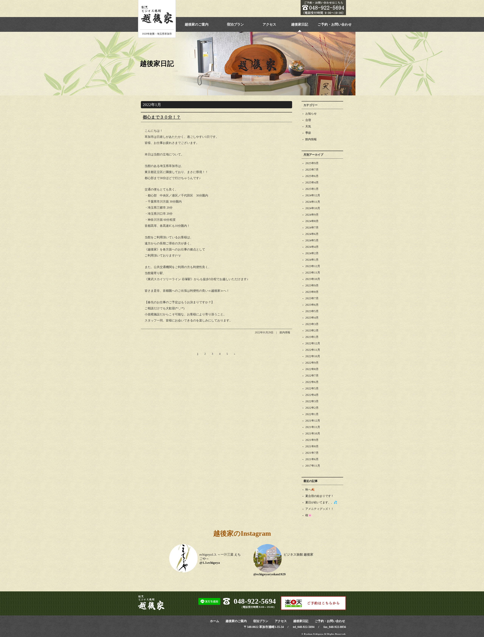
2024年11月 (312, 201)
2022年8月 (312, 369)
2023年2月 (312, 330)
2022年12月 (312, 343)
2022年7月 (312, 375)
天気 (308, 126)
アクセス (269, 24)
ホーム (214, 621)
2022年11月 (312, 349)
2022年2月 (312, 407)
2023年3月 (312, 324)
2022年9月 (312, 362)
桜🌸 (308, 515)
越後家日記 (299, 24)
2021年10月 (312, 433)
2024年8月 (312, 221)
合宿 (308, 120)
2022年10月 (312, 356)
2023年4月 (312, 317)
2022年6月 (312, 382)
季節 (308, 132)
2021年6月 (312, 459)
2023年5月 (312, 311)
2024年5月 (312, 240)
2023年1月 (312, 336)
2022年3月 (312, 401)
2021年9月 (312, 439)
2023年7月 (312, 298)
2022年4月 (312, 394)
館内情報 (311, 139)
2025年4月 (312, 182)
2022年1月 (312, 414)
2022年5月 (312, 388)
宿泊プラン (235, 24)
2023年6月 (312, 304)
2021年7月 (312, 452)
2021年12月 (312, 420)
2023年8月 (312, 291)
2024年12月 (312, 195)
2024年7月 (312, 227)
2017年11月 (312, 465)
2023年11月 (312, 272)
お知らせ (311, 113)
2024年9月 (312, 214)
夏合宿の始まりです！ (319, 495)
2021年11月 (312, 427)
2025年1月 (312, 188)
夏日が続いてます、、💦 (321, 502)
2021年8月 (312, 446)
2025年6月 (312, 176)
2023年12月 (312, 266)
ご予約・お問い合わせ (335, 24)
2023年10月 (312, 279)
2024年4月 (312, 246)
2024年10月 (312, 208)
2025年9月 (312, 163)
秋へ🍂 (310, 489)
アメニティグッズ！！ (319, 508)
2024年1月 (312, 259)
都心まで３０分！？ (162, 117)
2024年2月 (312, 253)
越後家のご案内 (197, 24)
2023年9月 (312, 285)
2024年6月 (312, 233)
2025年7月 (312, 169)
